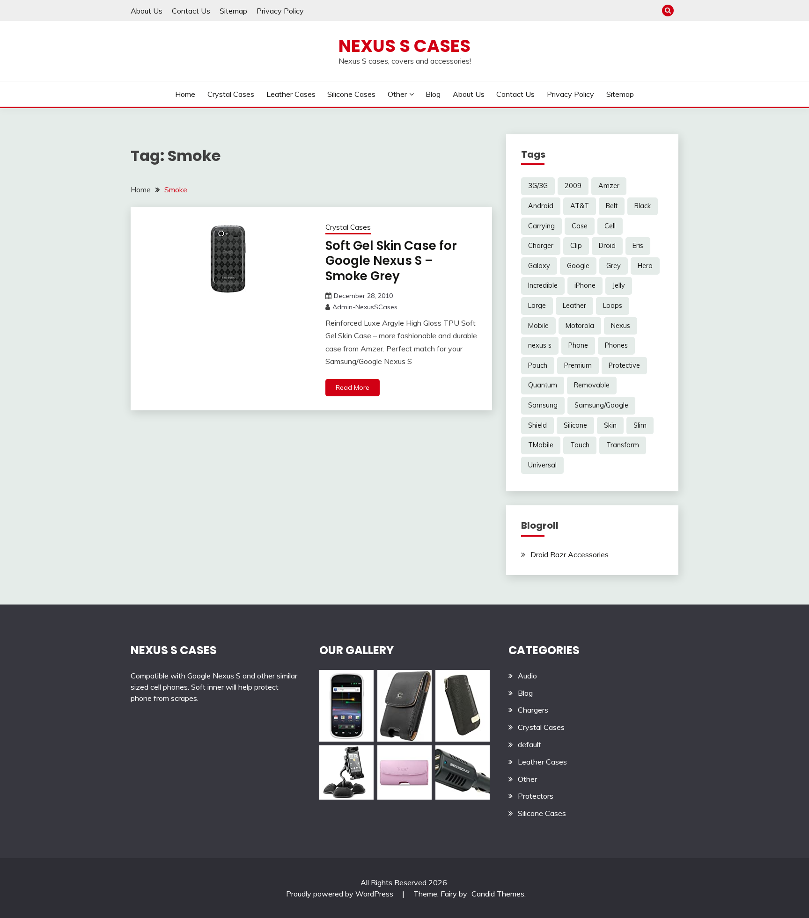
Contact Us (191, 10)
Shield (537, 425)
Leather (574, 305)
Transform (622, 445)
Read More (352, 387)
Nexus (620, 325)
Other (397, 94)
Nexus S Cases (404, 46)
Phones (616, 345)
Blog (433, 94)
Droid (607, 245)
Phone (578, 345)
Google (578, 266)
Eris (637, 245)
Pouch (537, 365)
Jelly (618, 285)
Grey (613, 266)
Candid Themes (497, 893)
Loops (612, 305)
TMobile (540, 445)
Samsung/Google (601, 405)
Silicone (575, 425)
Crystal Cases (230, 94)
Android (540, 206)
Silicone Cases (351, 94)
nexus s (540, 345)
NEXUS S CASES (174, 650)
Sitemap (233, 10)
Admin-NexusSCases (364, 307)
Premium (578, 365)
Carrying (541, 226)
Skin (610, 425)
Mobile (538, 325)
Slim (640, 425)
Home (185, 94)
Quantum (542, 385)
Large (537, 305)
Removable (592, 385)
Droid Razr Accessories (569, 554)
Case (580, 226)
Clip (576, 245)
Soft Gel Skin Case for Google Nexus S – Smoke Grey (391, 260)
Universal (542, 465)
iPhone (585, 285)
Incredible (543, 285)
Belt (612, 206)
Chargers (533, 709)
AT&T (579, 206)
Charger (540, 245)
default (529, 744)
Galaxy (539, 266)
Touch (579, 445)
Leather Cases (291, 94)
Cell (610, 226)
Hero (645, 266)
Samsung (543, 405)
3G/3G (538, 186)
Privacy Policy (280, 10)
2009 (573, 186)
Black (642, 206)
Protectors (535, 796)
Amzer (608, 186)
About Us (146, 10)
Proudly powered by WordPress (340, 893)
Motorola (580, 325)
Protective (624, 365)
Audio (527, 675)
